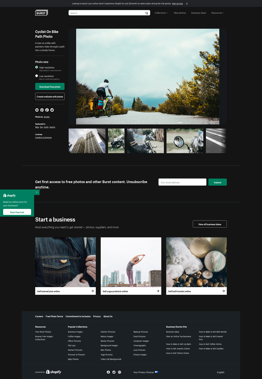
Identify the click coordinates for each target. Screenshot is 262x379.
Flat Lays (71, 345)
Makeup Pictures (140, 331)
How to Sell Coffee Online (210, 343)
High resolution (46, 67)
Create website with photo (50, 96)
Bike (37, 126)
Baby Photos (73, 358)
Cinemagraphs (139, 345)
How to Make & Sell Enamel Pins (211, 338)
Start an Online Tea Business (178, 336)
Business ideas (198, 12)
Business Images (75, 331)
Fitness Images (140, 354)
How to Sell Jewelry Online (178, 348)
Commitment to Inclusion (78, 316)
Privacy (97, 316)
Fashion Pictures (108, 331)
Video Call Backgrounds (111, 358)
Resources (217, 12)
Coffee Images (74, 336)
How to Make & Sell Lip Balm (178, 343)
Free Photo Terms (54, 316)
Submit (217, 182)
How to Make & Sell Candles (211, 348)
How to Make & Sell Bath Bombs (213, 331)
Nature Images (107, 336)
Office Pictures (74, 340)
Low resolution (46, 76)
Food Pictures (139, 336)
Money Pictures (107, 340)
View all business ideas (209, 224)
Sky (41, 126)
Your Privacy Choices (143, 372)
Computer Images (141, 340)
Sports (52, 126)
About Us (107, 316)
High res (87, 150)
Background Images (109, 345)
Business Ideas (172, 331)
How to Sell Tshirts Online (177, 352)
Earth (46, 126)
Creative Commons (43, 137)
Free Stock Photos (43, 331)
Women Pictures (75, 349)
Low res (97, 150)
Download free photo (49, 86)
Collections (160, 12)
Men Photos (106, 349)
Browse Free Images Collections (44, 338)
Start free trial (17, 212)
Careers (39, 316)
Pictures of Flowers (76, 354)
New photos (180, 12)
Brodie (47, 116)
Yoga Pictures (107, 354)
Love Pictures (139, 349)
